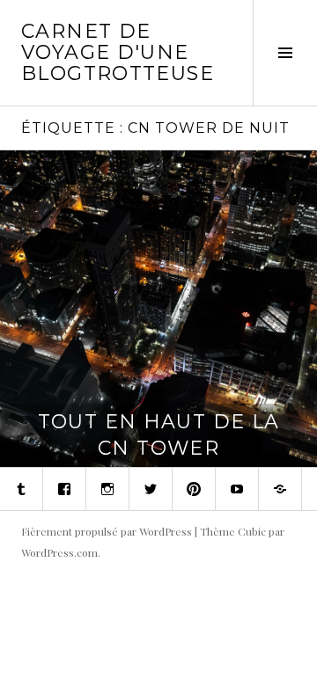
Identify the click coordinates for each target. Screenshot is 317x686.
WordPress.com (59, 552)
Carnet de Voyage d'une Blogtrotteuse (117, 52)
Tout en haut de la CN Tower (159, 435)
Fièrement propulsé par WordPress (106, 531)
